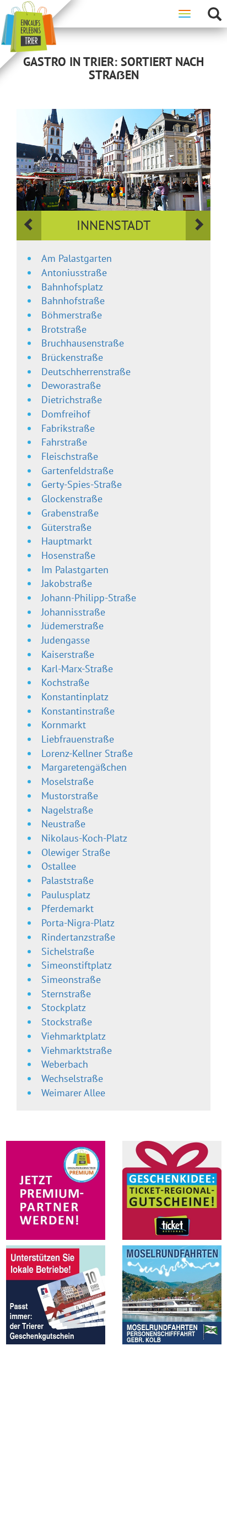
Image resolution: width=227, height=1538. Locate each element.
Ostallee (58, 866)
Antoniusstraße (74, 272)
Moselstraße (67, 781)
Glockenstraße (71, 498)
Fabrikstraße (68, 428)
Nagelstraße (67, 810)
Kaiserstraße (67, 654)
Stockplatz (63, 1007)
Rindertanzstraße (78, 937)
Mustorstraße (69, 795)
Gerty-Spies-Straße (81, 484)
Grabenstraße (70, 513)
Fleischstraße (69, 456)
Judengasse (65, 640)
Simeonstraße (71, 979)
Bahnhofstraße (73, 300)
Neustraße (63, 823)
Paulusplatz (65, 894)
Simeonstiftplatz (76, 965)
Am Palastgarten (76, 258)
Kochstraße (65, 682)
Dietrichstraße (71, 399)
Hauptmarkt (66, 541)
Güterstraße (66, 527)
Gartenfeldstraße (77, 470)
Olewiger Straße (75, 852)
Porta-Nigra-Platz (78, 922)
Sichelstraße (67, 951)
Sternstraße (66, 993)
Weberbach (64, 1064)
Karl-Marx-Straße (77, 668)
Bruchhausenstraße (82, 343)
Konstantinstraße (78, 711)
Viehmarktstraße (76, 1050)
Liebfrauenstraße (77, 739)
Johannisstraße (73, 612)
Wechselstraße (72, 1078)
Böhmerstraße (71, 315)
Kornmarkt (63, 724)
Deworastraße (71, 385)
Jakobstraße (66, 583)
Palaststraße (67, 880)
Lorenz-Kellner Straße (87, 753)
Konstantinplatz (75, 696)
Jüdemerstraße (72, 625)
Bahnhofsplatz (72, 287)
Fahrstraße (64, 442)
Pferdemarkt (67, 908)
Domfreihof (65, 414)
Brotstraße (64, 329)
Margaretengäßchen (84, 767)
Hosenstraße (68, 555)
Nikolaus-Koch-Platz (84, 838)
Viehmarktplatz (73, 1036)
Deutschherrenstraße (86, 371)
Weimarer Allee (73, 1092)
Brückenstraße (72, 357)
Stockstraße (66, 1021)
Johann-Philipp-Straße (88, 597)
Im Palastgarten (75, 569)
